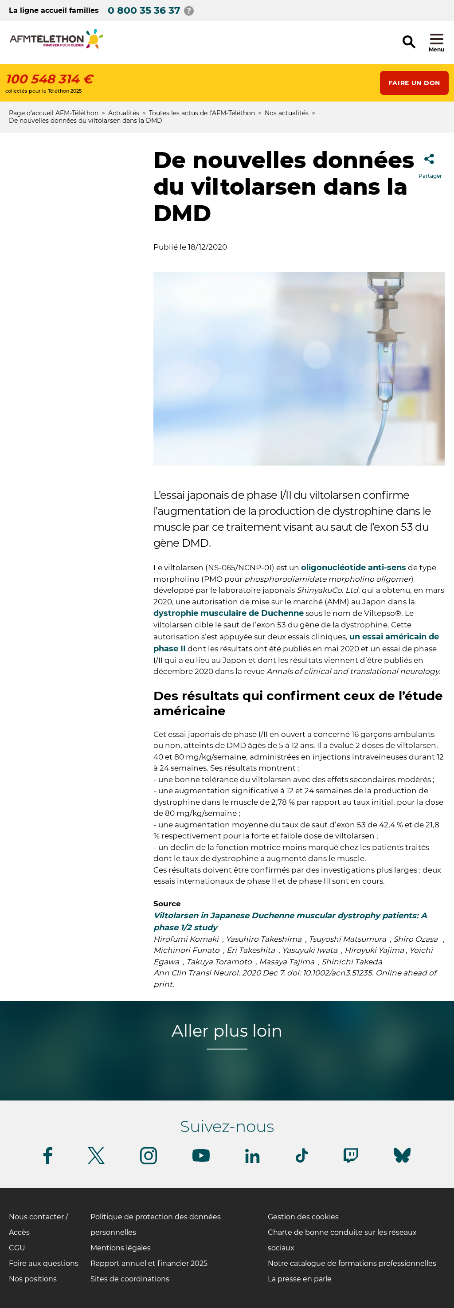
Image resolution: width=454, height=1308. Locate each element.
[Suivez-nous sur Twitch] (351, 1161)
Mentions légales (120, 1248)
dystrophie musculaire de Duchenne (228, 613)
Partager (430, 175)
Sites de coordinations (129, 1279)
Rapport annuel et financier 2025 (148, 1263)
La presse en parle (300, 1279)
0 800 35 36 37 (144, 10)
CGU (17, 1248)
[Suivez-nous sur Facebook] (47, 1162)
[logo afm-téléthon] (56, 47)
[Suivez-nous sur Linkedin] (252, 1161)
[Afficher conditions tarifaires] (189, 11)
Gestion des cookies (303, 1217)
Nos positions (33, 1279)
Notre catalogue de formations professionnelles (352, 1263)
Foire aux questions (43, 1263)
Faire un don (414, 83)
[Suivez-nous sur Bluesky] (402, 1163)
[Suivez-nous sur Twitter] (96, 1162)
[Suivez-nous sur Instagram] (148, 1163)
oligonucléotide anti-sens (353, 567)
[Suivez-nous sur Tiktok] (302, 1161)
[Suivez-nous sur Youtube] (201, 1160)
